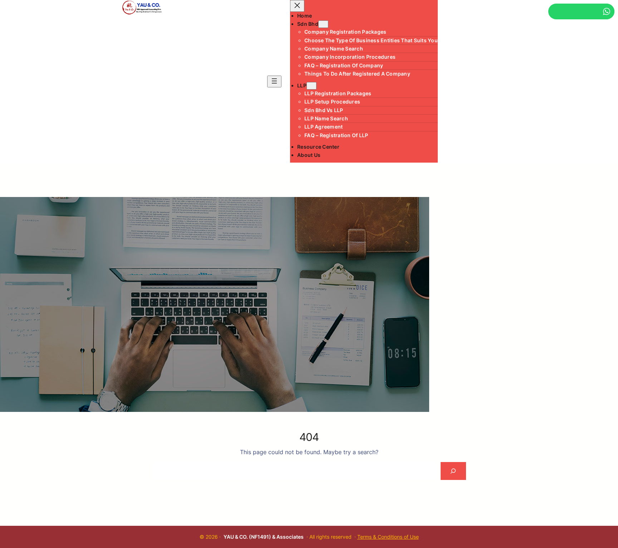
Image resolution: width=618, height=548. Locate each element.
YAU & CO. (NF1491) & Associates (264, 537)
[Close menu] (297, 6)
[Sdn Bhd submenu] (323, 24)
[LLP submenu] (311, 86)
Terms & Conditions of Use (388, 537)
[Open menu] (274, 81)
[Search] (453, 471)
